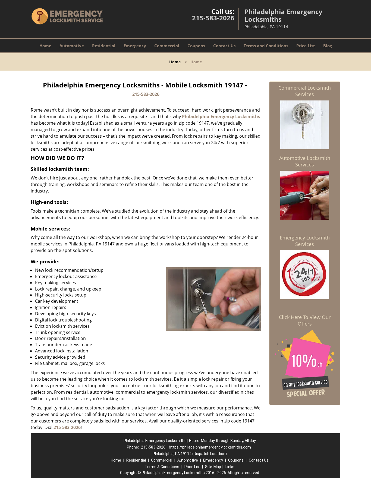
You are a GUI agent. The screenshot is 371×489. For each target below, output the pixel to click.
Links (229, 467)
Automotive (71, 45)
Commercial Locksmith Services (304, 90)
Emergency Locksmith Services (305, 240)
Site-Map (213, 467)
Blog (327, 45)
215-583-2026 (213, 17)
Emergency (135, 45)
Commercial (166, 45)
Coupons (196, 45)
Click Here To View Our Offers (305, 320)
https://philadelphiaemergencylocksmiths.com (210, 447)
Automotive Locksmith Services (304, 161)
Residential (103, 45)
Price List (305, 45)
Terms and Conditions (266, 45)
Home (45, 45)
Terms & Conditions (162, 467)
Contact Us (224, 45)
